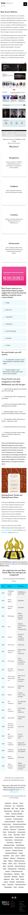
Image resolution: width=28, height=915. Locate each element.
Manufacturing (21, 858)
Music (15, 863)
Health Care (18, 842)
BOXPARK (21, 601)
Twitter (17, 532)
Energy (5, 832)
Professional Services (17, 871)
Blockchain (17, 811)
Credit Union (20, 821)
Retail (12, 879)
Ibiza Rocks (21, 607)
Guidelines (12, 906)
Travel (15, 887)
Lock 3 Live (21, 726)
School (22, 879)
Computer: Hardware (16, 814)
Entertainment (12, 832)
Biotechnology (8, 811)
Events (5, 835)
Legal (12, 856)
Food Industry (9, 840)
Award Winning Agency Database (22, 908)
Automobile (7, 808)
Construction (20, 816)
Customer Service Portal (19, 824)
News (4, 866)
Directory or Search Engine (16, 827)
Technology (10, 884)
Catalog (8, 814)
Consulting (9, 819)
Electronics (13, 829)
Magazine (5, 858)
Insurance (8, 850)
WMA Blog (12, 905)
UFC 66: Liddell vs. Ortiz (20, 736)
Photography (21, 869)
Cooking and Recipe (9, 821)
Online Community (20, 866)
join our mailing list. (7, 530)
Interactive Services (17, 850)
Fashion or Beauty (8, 837)
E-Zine (10, 835)
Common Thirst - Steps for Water (21, 695)
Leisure (17, 856)
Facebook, (4, 532)
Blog (22, 811)
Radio (22, 874)
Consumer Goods (17, 819)
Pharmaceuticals (12, 869)
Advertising (8, 803)
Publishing (17, 874)
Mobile (10, 863)
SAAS (17, 879)
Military (5, 863)
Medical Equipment (19, 861)
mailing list (14, 564)
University (21, 887)
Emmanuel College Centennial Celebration (21, 637)
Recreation (15, 877)
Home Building (20, 845)
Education (6, 829)
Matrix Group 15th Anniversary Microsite (21, 678)
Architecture (8, 806)
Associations (20, 806)
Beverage (22, 808)
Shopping (12, 882)
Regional (21, 877)
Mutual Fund (21, 863)
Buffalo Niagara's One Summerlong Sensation (21, 766)
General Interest (18, 840)
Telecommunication (20, 884)
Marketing (12, 858)
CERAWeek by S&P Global (22, 593)
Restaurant (7, 879)
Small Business (20, 882)
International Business (11, 853)
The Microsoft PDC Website (22, 750)
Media (5, 861)
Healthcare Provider (9, 845)
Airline (21, 803)
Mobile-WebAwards (21, 904)
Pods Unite (21, 757)
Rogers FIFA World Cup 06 (22, 744)
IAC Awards (21, 901)
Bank (16, 808)
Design (6, 827)
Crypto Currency (6, 824)
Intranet (21, 853)
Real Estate (7, 877)
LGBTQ (23, 856)
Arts (14, 806)
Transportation (8, 887)
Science (6, 882)
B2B (13, 808)
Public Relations (8, 874)
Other (4, 869)
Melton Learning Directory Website (20, 616)
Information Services (19, 848)
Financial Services (19, 837)
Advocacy (15, 803)
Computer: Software (9, 816)
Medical (10, 861)
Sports (4, 884)
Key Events (21, 670)
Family (23, 835)
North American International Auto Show (21, 661)
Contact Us (12, 903)
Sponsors (12, 901)
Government (10, 842)
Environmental (21, 832)
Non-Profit (10, 866)
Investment (6, 856)
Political (7, 871)
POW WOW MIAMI (21, 718)
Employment (21, 829)
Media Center (22, 911)
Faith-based (16, 835)
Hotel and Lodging (8, 848)
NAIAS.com (21, 645)
